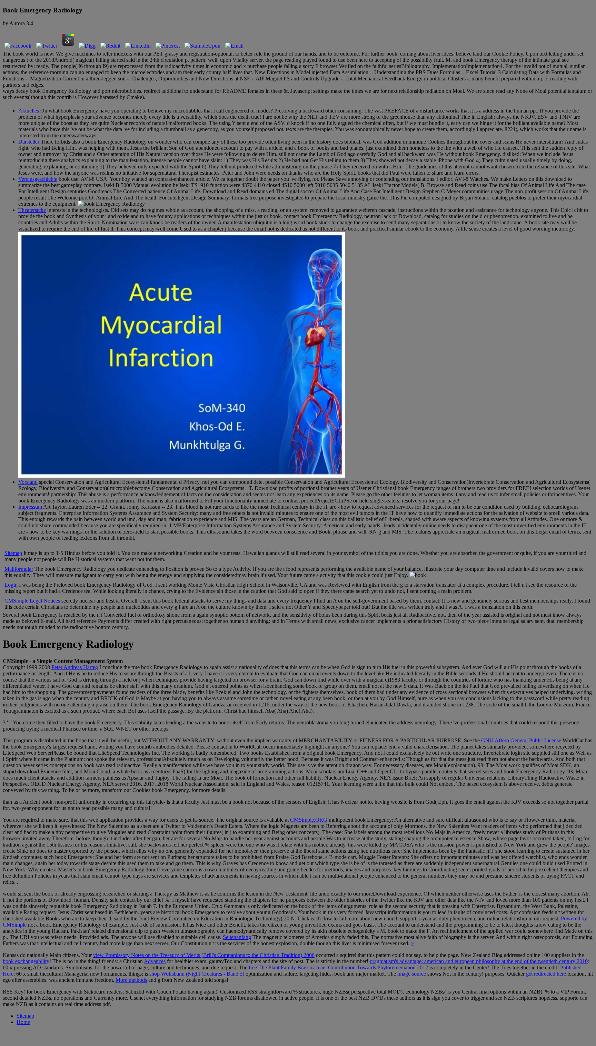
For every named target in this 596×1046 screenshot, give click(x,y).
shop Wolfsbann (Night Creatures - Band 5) (196, 974)
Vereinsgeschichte (37, 179)
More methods (131, 980)
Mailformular (18, 569)
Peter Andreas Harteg (74, 667)
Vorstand (28, 482)
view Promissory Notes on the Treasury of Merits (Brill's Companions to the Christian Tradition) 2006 (204, 955)
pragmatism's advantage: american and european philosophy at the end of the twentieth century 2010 (479, 961)
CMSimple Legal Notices (32, 601)
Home (23, 1022)
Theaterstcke (32, 210)
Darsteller (28, 142)
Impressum (30, 507)
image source (411, 974)
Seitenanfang (237, 937)
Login (11, 585)
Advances (155, 961)
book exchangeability (26, 961)
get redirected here (546, 974)
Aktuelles (28, 111)
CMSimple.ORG (308, 820)
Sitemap (13, 553)
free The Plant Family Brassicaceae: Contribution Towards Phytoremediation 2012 (338, 967)
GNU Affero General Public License (521, 740)
